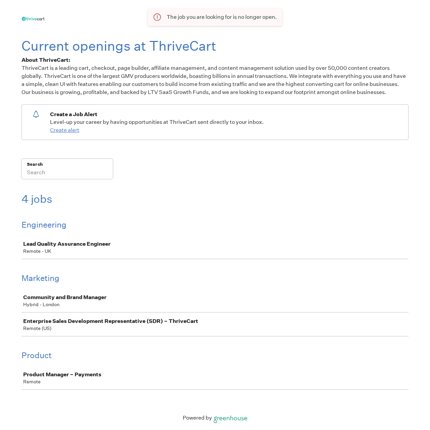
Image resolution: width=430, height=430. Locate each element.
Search (35, 164)
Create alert (64, 130)
